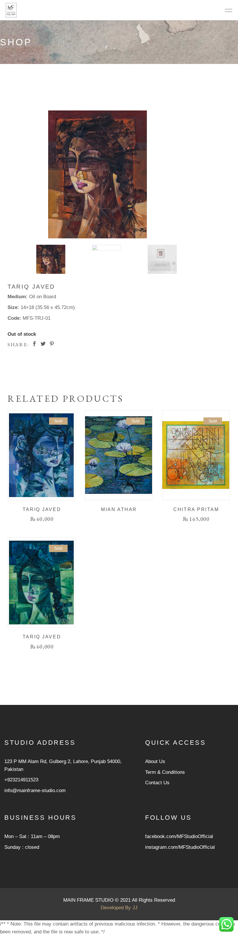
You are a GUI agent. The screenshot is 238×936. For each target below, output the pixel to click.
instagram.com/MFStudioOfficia (179, 847)
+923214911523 (21, 780)
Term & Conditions (165, 772)
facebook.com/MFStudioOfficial (179, 836)
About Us (155, 761)
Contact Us (157, 782)
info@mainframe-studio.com (35, 790)
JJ (135, 907)
